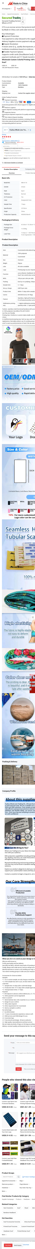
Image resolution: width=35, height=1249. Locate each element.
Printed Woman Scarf (23, 1231)
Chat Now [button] (26, 1245)
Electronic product (7, 1184)
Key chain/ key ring (25, 1188)
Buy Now (8, 1245)
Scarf (18, 1208)
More (3, 1235)
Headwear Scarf (8, 1231)
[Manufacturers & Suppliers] (17, 3)
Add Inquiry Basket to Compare (13, 162)
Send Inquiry (17, 1245)
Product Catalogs (29, 1177)
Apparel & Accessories (13, 14)
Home (3, 14)
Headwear (5, 1188)
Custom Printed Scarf (27, 1226)
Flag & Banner (24, 1184)
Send (18, 1069)
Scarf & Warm (24, 14)
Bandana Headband (10, 1212)
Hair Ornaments (8, 1208)
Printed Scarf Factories (10, 1226)
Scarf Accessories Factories (12, 1222)
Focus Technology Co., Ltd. (25, 1241)
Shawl (26, 1208)
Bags (21, 1181)
